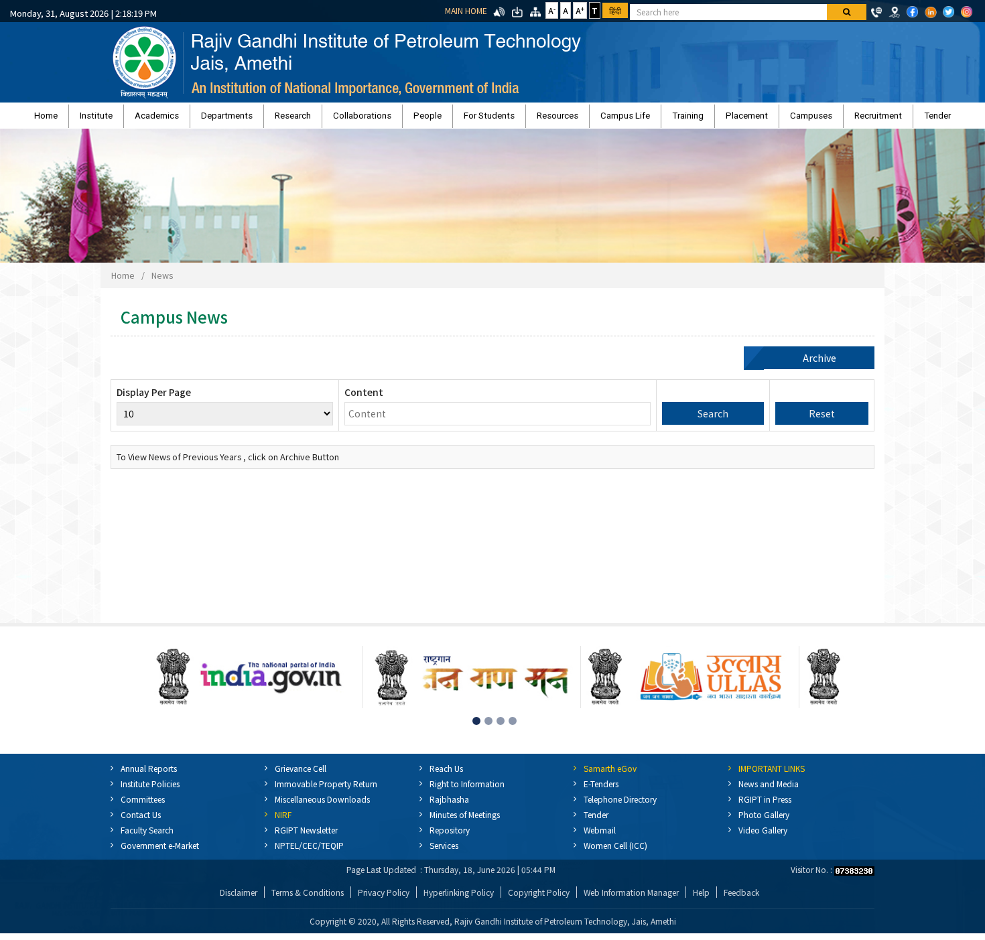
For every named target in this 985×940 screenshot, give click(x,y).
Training (635, 119)
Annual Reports (149, 775)
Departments (296, 119)
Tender (815, 119)
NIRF (283, 821)
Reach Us (446, 775)
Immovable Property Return (326, 790)
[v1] (846, 12)
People (445, 119)
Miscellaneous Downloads (322, 805)
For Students (489, 119)
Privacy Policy (383, 898)
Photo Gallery (763, 821)
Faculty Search (147, 836)
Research (345, 119)
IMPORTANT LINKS (771, 775)
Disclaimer (238, 898)
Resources (540, 119)
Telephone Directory (620, 805)
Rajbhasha (449, 805)
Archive (819, 364)
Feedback (741, 898)
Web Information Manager (631, 898)
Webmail (600, 836)
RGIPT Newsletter (306, 836)
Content (363, 398)
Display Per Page (154, 398)
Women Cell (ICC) (615, 852)
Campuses (724, 119)
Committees (143, 805)
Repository (450, 836)
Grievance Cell (300, 775)
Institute (200, 119)
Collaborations (397, 119)
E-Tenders (601, 790)
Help (701, 898)
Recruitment (773, 119)
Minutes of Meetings (465, 821)
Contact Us (141, 821)
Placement (677, 119)
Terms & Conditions (307, 898)
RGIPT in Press (764, 805)
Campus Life (590, 119)
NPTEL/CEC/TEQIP (309, 852)
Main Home (466, 10)
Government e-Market (160, 852)
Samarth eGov (610, 775)
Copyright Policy (539, 898)
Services (444, 852)
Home (168, 119)
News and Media (768, 790)
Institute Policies (150, 790)
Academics (244, 119)
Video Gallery (762, 836)
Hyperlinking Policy (458, 898)
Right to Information (467, 790)
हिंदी (615, 10)
